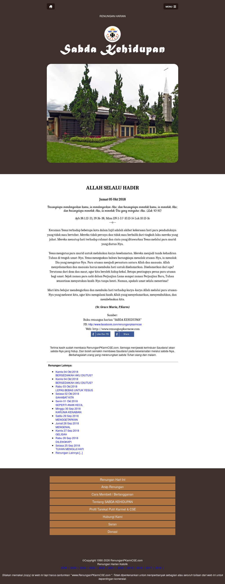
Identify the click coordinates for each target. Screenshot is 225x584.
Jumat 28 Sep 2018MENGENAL (67, 425)
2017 (149, 568)
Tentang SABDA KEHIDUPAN (112, 501)
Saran (112, 524)
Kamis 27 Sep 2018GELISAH (67, 432)
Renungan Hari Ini (112, 479)
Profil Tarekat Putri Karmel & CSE (112, 509)
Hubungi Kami (112, 516)
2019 (130, 568)
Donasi (112, 531)
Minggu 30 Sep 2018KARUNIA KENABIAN (69, 410)
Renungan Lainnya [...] (69, 452)
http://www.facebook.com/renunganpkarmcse (115, 324)
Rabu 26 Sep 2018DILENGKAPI (67, 439)
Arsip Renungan (112, 487)
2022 (102, 568)
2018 (139, 568)
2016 (158, 568)
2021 (111, 568)
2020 (121, 568)
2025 (73, 568)
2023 (92, 568)
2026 (64, 568)
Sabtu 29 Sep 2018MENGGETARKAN (67, 417)
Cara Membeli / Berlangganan (112, 494)
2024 (83, 568)
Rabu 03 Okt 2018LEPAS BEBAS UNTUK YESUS (74, 388)
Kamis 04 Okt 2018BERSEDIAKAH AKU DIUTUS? (74, 373)
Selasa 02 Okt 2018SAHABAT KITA (67, 395)
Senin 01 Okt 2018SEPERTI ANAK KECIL (69, 403)
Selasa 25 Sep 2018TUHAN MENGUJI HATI (70, 447)
